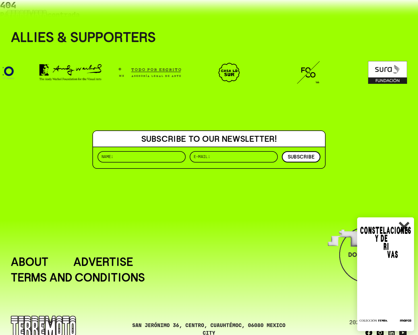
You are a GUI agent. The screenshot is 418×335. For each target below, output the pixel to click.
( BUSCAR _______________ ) (313, 12)
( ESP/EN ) (387, 12)
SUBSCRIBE (301, 156)
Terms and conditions (78, 277)
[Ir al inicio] (27, 16)
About (29, 262)
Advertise (103, 262)
